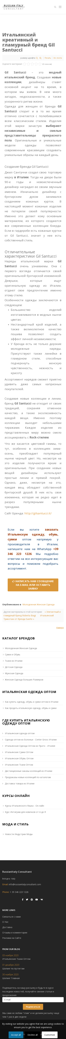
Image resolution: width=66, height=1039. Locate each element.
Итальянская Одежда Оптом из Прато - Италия (29, 745)
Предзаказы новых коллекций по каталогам (27, 777)
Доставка (7, 927)
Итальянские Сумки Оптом (18, 752)
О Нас (5, 921)
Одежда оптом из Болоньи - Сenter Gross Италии (30, 739)
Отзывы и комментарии (14, 932)
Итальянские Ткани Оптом (18, 764)
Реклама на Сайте (11, 937)
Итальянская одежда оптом (19, 733)
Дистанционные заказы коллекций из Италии (28, 770)
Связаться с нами (11, 916)
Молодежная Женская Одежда (38, 604)
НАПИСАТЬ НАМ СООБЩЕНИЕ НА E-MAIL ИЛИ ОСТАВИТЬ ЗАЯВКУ (34, 585)
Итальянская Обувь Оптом (18, 758)
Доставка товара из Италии (19, 783)
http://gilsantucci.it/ (38, 513)
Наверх (60, 627)
